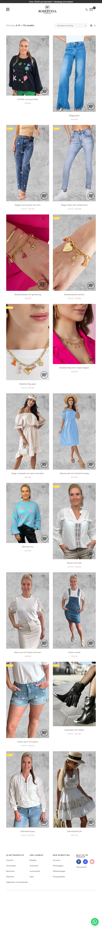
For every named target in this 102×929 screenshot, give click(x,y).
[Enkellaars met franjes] (74, 694)
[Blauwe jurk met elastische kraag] (74, 431)
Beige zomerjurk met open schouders (28, 473)
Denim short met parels (27, 742)
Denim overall (74, 652)
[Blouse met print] (74, 521)
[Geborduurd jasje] (27, 789)
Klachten (10, 876)
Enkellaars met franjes (74, 730)
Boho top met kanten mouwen (27, 652)
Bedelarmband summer (74, 294)
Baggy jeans (74, 115)
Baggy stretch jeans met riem (28, 205)
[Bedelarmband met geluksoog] (27, 252)
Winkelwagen (59, 871)
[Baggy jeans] (74, 73)
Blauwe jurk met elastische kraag (74, 473)
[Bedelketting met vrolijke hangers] (74, 334)
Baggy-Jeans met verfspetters (74, 205)
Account (56, 860)
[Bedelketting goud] (27, 342)
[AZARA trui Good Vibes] (27, 65)
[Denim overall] (74, 610)
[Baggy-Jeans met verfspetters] (74, 163)
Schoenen (34, 865)
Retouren (10, 871)
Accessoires (35, 871)
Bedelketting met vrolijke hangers (74, 367)
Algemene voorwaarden (16, 882)
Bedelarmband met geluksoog (27, 294)
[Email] (92, 861)
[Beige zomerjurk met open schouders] (27, 431)
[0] (91, 10)
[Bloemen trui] (27, 513)
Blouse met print (74, 563)
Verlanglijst (58, 865)
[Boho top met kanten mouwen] (27, 610)
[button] (95, 922)
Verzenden (11, 865)
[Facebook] (78, 861)
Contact (9, 860)
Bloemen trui (27, 546)
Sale (32, 876)
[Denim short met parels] (27, 700)
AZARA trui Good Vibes (27, 99)
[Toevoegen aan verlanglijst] (42, 39)
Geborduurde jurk (74, 831)
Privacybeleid (59, 876)
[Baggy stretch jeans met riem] (27, 163)
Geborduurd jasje (27, 831)
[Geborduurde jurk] (74, 789)
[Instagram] (85, 861)
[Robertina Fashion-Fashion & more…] (47, 9)
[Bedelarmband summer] (74, 252)
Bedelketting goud (27, 384)
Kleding (33, 860)
